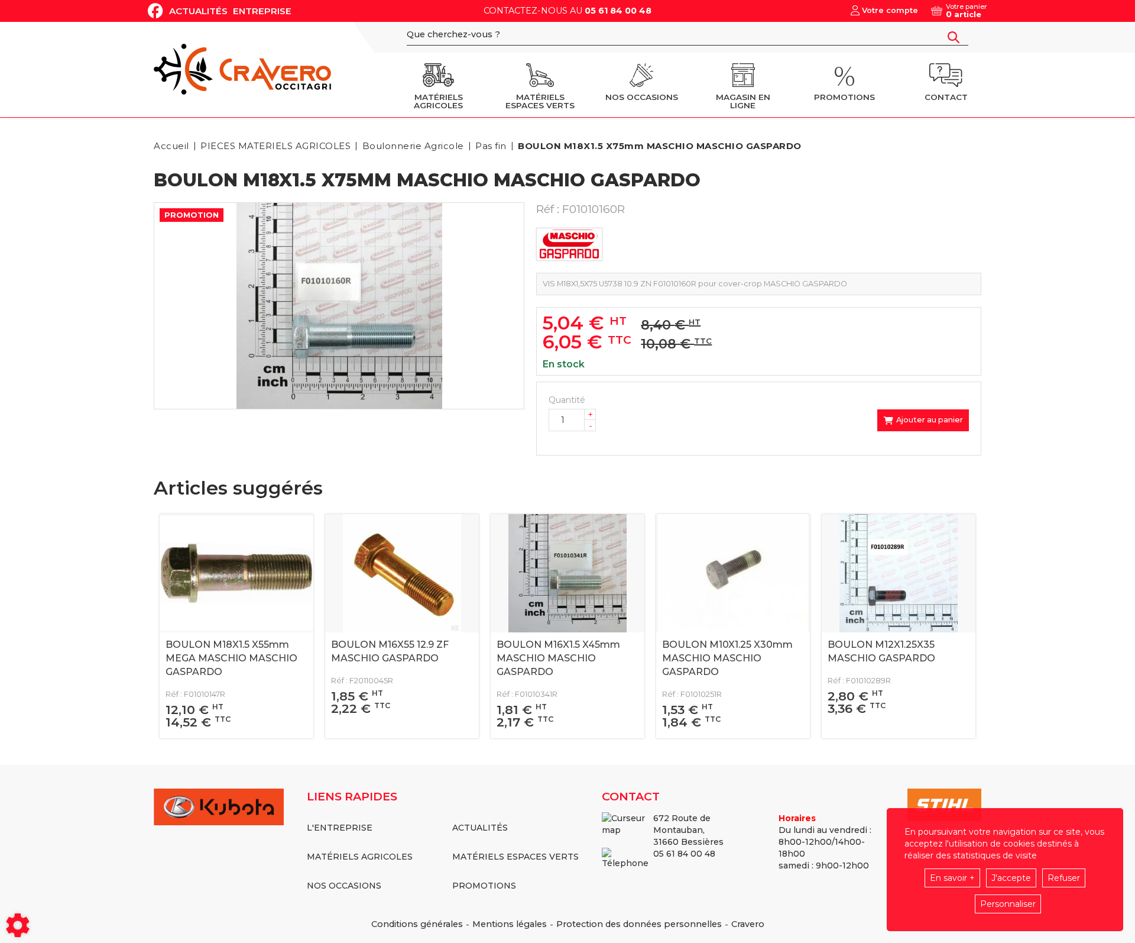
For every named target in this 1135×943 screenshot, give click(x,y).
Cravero (747, 924)
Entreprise (262, 11)
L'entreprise (339, 827)
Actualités (198, 11)
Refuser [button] (1064, 878)
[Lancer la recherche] (953, 37)
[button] (658, 145)
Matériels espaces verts (515, 856)
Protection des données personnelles (639, 924)
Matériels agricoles (360, 856)
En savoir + (952, 878)
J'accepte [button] (1011, 878)
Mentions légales (509, 924)
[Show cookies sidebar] (18, 925)
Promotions (484, 885)
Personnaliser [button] (1008, 904)
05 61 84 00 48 (618, 10)
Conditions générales (417, 924)
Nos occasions (344, 885)
